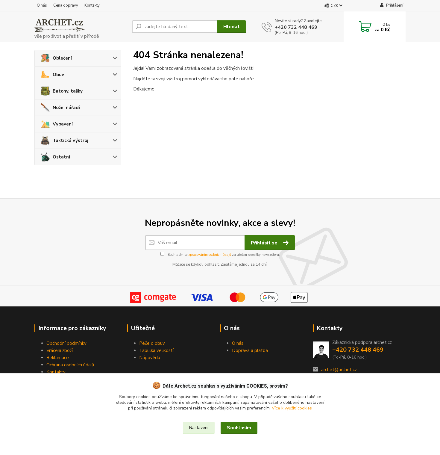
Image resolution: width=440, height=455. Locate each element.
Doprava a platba (250, 350)
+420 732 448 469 (296, 27)
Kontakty (92, 5)
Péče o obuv (152, 343)
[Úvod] (80, 26)
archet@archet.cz (339, 370)
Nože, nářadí (66, 108)
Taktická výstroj (70, 140)
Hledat (231, 26)
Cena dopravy (65, 5)
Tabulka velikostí (156, 350)
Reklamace (57, 358)
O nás (42, 5)
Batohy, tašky (68, 91)
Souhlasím (239, 427)
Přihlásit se (265, 243)
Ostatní (61, 157)
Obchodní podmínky (66, 343)
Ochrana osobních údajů (70, 365)
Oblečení (62, 58)
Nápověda (149, 358)
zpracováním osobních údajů (209, 255)
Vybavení (63, 124)
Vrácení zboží (59, 350)
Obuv (58, 75)
